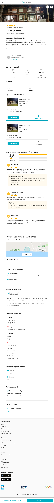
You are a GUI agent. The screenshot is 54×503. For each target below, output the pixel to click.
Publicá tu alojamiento (7, 429)
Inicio (2, 424)
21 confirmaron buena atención (15, 27)
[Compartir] (47, 7)
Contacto (3, 426)
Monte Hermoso (19, 33)
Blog (2, 447)
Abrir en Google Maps (12, 259)
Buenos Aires (10, 33)
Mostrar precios (13, 117)
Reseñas (3, 445)
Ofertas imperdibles (6, 440)
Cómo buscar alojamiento (8, 443)
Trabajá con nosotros (6, 433)
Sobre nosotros (5, 431)
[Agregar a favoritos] (51, 7)
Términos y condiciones (7, 455)
